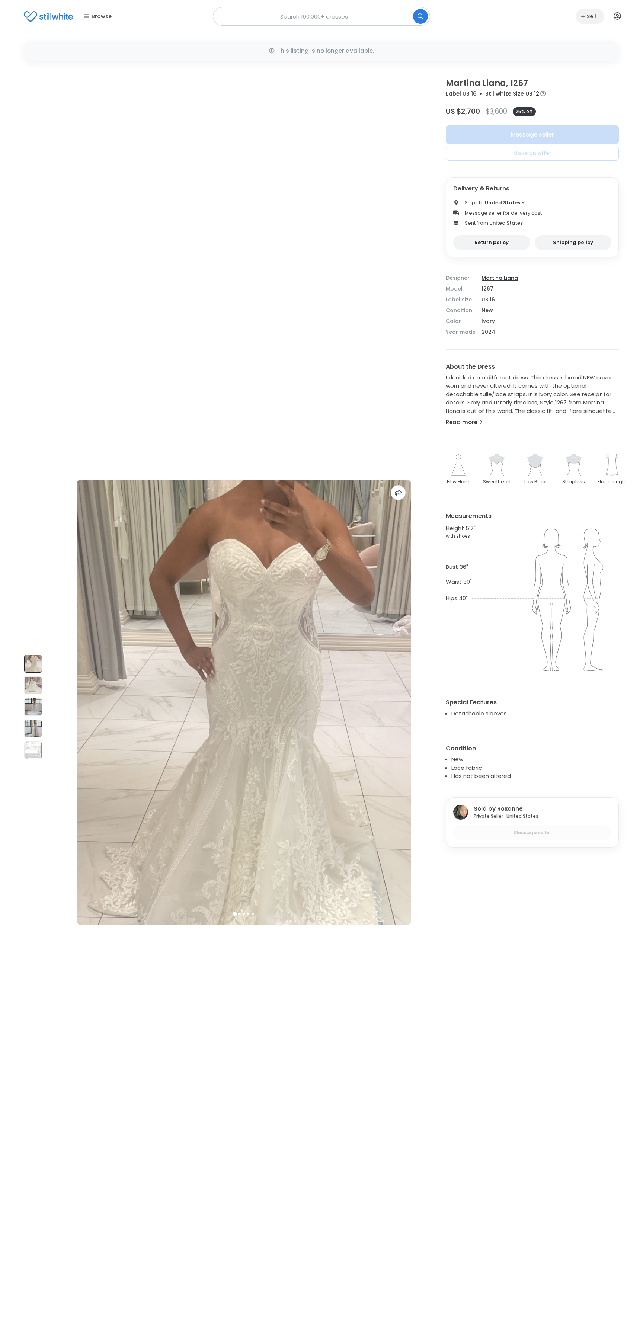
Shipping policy (573, 242)
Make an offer (532, 153)
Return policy (491, 242)
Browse (102, 16)
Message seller (532, 134)
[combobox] (321, 16)
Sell (591, 16)
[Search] (420, 16)
